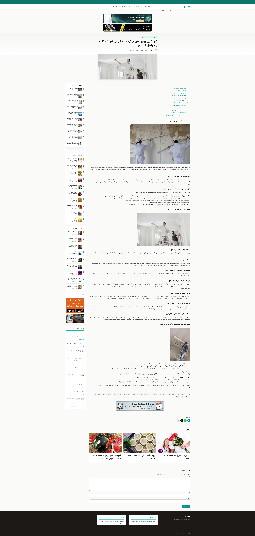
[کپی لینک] (178, 420)
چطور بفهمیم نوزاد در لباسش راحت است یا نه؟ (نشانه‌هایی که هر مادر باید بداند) (72, 252)
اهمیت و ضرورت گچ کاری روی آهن (179, 91)
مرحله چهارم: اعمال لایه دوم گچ (179, 105)
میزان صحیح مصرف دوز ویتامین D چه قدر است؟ (72, 219)
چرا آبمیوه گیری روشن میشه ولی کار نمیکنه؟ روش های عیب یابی (72, 143)
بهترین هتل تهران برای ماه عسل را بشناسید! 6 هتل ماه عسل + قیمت (75, 399)
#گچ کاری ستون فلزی (118, 394)
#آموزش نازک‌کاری (172, 394)
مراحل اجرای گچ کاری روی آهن (180, 88)
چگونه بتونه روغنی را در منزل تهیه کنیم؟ (72, 101)
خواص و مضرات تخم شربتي (73, 213)
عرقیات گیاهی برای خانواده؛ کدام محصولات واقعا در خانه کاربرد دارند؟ (72, 286)
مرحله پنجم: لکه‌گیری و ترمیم (180, 108)
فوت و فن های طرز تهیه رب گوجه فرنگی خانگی (72, 206)
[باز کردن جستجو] (66, 6)
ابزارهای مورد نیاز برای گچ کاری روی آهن (178, 93)
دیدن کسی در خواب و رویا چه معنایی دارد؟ (76, 406)
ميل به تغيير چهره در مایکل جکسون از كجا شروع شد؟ (76, 351)
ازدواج (117, 6)
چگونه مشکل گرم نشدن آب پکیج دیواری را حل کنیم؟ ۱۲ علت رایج (73, 131)
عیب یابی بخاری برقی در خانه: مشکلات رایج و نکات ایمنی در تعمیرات (72, 137)
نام (189, 492)
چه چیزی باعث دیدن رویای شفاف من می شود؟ (75, 343)
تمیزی (150, 37)
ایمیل (188, 498)
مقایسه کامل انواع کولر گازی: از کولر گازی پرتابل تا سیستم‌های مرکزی (72, 95)
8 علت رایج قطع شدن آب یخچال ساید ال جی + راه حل (72, 259)
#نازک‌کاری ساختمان (185, 396)
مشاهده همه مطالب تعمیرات (76, 148)
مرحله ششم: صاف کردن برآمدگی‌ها (178, 110)
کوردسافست (144, 521)
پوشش (138, 284)
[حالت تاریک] (66, 2)
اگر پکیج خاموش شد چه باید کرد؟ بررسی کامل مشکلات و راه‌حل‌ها (72, 119)
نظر (189, 476)
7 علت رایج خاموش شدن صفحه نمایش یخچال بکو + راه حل (72, 232)
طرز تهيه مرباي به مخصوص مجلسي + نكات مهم (72, 179)
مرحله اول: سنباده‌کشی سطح (180, 98)
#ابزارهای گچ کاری (163, 394)
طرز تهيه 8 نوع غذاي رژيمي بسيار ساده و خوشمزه (73, 172)
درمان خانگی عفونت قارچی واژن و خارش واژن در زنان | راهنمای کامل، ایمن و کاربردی (71, 159)
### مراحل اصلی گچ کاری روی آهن (178, 95)
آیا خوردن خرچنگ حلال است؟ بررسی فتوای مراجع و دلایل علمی (76, 375)
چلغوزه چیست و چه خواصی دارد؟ (78, 336)
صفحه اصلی (147, 6)
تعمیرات (154, 37)
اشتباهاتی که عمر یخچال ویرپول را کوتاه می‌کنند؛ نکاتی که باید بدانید (72, 266)
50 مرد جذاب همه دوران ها (79, 367)
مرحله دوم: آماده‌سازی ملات (180, 100)
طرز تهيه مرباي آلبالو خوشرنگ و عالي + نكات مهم (72, 192)
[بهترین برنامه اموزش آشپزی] (75, 305)
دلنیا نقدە (152, 50)
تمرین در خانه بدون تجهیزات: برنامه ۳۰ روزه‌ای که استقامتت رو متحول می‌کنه (75, 359)
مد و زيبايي (111, 6)
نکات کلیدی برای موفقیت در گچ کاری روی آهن (176, 115)
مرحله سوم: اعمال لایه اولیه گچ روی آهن (177, 103)
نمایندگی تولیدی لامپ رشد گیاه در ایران (72, 272)
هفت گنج (187, 516)
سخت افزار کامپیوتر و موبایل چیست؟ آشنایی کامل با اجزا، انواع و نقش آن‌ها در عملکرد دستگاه (72, 113)
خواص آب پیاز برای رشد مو (79, 391)
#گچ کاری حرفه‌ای (144, 394)
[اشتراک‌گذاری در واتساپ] (185, 420)
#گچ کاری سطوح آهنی (107, 394)
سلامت (129, 6)
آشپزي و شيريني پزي (138, 6)
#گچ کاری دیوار (136, 394)
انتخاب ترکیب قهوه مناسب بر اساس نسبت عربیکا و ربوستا (72, 239)
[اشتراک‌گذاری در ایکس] (181, 420)
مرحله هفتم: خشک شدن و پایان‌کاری (178, 113)
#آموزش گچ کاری (181, 394)
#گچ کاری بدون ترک (154, 394)
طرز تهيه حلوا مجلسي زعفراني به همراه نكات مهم (72, 199)
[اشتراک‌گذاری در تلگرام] (188, 420)
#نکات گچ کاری (177, 396)
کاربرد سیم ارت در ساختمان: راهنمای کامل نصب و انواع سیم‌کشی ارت (72, 125)
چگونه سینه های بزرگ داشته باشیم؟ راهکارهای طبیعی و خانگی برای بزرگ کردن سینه (72, 186)
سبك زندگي (123, 6)
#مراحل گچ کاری (98, 394)
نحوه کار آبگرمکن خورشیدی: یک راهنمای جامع (73, 89)
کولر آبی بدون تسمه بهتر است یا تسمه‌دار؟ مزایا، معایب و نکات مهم (72, 107)
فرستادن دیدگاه (186, 506)
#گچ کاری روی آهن (127, 394)
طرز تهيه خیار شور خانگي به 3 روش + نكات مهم (72, 166)
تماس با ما (104, 6)
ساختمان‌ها (176, 180)
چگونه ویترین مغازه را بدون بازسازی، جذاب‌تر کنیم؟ (72, 246)
